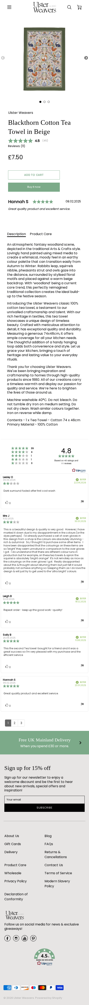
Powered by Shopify (48, 998)
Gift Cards (12, 844)
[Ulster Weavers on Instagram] (16, 939)
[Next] (80, 743)
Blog (48, 836)
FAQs (48, 844)
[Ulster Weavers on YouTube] (25, 939)
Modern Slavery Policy (57, 883)
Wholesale (12, 873)
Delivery (11, 852)
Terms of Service (58, 873)
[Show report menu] (82, 502)
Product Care (41, 234)
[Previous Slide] (3, 58)
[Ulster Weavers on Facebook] (7, 939)
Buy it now (34, 187)
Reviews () (16, 146)
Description (16, 234)
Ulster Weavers (20, 112)
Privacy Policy (15, 881)
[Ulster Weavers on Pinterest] (33, 939)
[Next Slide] (86, 58)
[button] (34, 175)
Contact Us (53, 865)
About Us (11, 836)
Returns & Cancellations (55, 854)
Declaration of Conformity (16, 897)
